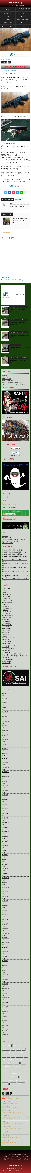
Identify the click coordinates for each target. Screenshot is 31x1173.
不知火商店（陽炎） (7, 543)
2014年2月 (5, 1034)
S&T (16, 1059)
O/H (13, 1056)
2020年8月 (5, 703)
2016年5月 (5, 910)
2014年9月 (5, 1002)
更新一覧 (7, 19)
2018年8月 (5, 786)
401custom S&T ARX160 (18, 310)
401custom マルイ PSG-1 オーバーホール (14, 563)
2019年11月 (5, 716)
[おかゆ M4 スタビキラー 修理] (17, 192)
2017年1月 (5, 873)
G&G (14, 1052)
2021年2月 (5, 698)
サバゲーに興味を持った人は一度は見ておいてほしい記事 (19, 220)
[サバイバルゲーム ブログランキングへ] (15, 449)
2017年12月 (5, 822)
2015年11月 (5, 938)
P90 (26, 1056)
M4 (8, 1056)
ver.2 (26, 1059)
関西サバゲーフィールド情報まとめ (12, 382)
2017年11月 (5, 827)
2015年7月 (5, 956)
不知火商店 (5, 1077)
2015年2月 (5, 979)
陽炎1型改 (5, 1084)
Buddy (13, 1049)
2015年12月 (5, 933)
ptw (4, 1059)
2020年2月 (5, 707)
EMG (4, 1052)
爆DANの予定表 (8, 22)
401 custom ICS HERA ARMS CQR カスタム (15, 575)
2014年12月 (5, 988)
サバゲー (17, 1063)
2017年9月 (5, 836)
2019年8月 (5, 730)
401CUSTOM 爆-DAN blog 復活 (19, 348)
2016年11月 (5, 882)
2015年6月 (5, 961)
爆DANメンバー (8, 13)
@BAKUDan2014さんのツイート (11, 504)
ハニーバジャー (6, 1066)
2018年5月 (5, 799)
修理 (9, 232)
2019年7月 (5, 735)
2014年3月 (5, 1030)
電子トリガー (21, 1084)
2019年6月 (5, 739)
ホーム (7, 9)
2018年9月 (5, 781)
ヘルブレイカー (6, 1070)
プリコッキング (16, 1066)
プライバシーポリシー (7, 26)
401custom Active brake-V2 (19, 335)
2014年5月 (5, 1021)
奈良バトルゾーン (7, 537)
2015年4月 (5, 970)
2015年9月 (5, 947)
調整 (21, 1080)
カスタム (23, 16)
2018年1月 (5, 818)
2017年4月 (5, 859)
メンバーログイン (23, 26)
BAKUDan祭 (6, 1049)
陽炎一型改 (12, 1084)
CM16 (18, 1049)
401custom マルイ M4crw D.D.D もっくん (14, 560)
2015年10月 (5, 942)
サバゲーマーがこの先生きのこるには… (23, 9)
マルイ (14, 1070)
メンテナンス (6, 1073)
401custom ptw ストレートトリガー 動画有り (15, 579)
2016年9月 (5, 892)
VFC (4, 1063)
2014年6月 (5, 1016)
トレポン (23, 1063)
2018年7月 (5, 790)
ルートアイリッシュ (16, 1073)
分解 (17, 1077)
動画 (8, 16)
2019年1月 (5, 762)
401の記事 (5, 232)
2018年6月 (5, 795)
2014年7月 (5, 1011)
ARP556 (20, 1045)
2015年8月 (5, 951)
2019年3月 (5, 753)
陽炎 (26, 1080)
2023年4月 (5, 693)
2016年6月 (5, 905)
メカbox (21, 1070)
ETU (9, 1052)
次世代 (4, 1080)
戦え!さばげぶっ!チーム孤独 (10, 541)
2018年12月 (5, 767)
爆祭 (17, 1080)
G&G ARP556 (21, 1052)
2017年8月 (5, 841)
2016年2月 (5, 924)
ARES (9, 1045)
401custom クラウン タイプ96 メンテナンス (15, 571)
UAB (21, 1059)
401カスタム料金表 (7, 380)
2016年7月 (5, 901)
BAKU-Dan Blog (15, 2)
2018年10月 (5, 776)
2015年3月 (5, 975)
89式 (4, 1045)
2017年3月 (5, 864)
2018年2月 (5, 813)
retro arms (10, 1059)
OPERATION (19, 1056)
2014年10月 (5, 998)
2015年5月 (5, 965)
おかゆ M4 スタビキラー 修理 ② (14, 279)
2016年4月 (5, 915)
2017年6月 (5, 850)
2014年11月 (5, 993)
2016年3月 (5, 919)
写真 (23, 13)
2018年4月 (5, 804)
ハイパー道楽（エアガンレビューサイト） (14, 539)
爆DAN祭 (4, 375)
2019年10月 (5, 721)
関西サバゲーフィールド (23, 19)
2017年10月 (5, 832)
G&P (4, 1056)
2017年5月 (5, 855)
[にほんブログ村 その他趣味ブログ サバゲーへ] (15, 454)
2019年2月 (5, 758)
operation (5, 536)
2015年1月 (5, 984)
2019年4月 (5, 749)
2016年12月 (5, 878)
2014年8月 (5, 1007)
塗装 (21, 1077)
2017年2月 (5, 868)
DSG (24, 1049)
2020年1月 (5, 712)
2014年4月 (5, 1025)
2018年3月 (5, 809)
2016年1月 (5, 928)
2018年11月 (5, 772)
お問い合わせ (23, 22)
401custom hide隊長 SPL (18, 322)
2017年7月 (5, 845)
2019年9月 (5, 726)
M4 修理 (8, 277)
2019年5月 (5, 744)
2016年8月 (5, 896)
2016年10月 (5, 887)
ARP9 (14, 1045)
